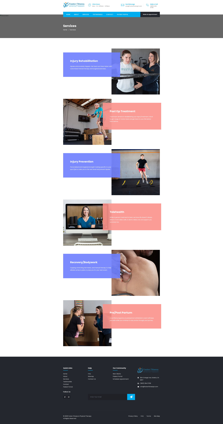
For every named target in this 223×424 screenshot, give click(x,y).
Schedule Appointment (121, 379)
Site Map (157, 416)
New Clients (117, 374)
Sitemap (91, 376)
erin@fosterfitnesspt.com (149, 387)
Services (86, 14)
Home (68, 14)
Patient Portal (122, 14)
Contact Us (92, 379)
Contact (109, 14)
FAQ (89, 374)
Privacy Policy (133, 416)
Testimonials (97, 14)
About (76, 14)
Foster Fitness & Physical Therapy (79, 416)
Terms (149, 416)
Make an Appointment (150, 14)
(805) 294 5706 (145, 383)
